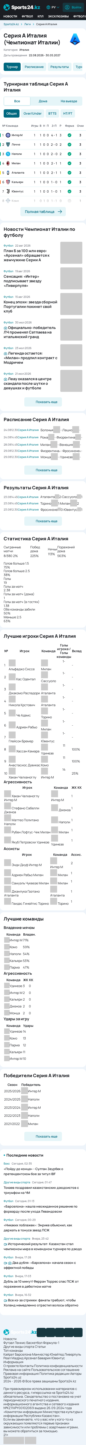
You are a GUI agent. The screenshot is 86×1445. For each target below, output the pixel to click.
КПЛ (41, 16)
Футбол (27, 16)
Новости (10, 16)
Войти (76, 7)
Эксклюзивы (58, 16)
